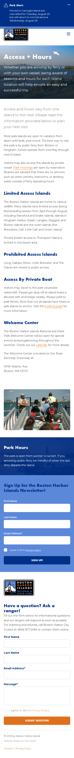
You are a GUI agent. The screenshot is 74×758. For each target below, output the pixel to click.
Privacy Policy (40, 710)
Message (11, 684)
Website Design (12, 740)
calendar (41, 345)
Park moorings (23, 167)
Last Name (10, 517)
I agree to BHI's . (25, 550)
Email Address (13, 533)
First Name (10, 501)
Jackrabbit (30, 740)
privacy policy (33, 550)
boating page (54, 306)
